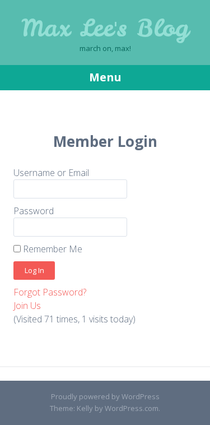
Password (33, 211)
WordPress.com (131, 408)
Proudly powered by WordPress (105, 396)
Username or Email (51, 173)
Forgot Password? (49, 292)
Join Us (27, 305)
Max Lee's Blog (105, 28)
